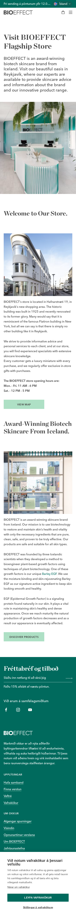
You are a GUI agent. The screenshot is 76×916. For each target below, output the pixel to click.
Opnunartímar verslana (19, 835)
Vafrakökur (11, 803)
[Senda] (68, 678)
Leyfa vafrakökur (38, 897)
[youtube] (30, 710)
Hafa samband (13, 782)
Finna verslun (12, 789)
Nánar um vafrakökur (18, 887)
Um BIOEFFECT (14, 841)
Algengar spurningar (18, 821)
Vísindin (9, 828)
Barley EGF (49, 574)
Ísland (63, 4)
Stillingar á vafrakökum (38, 907)
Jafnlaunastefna (14, 848)
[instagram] (18, 710)
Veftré (8, 796)
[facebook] (6, 710)
